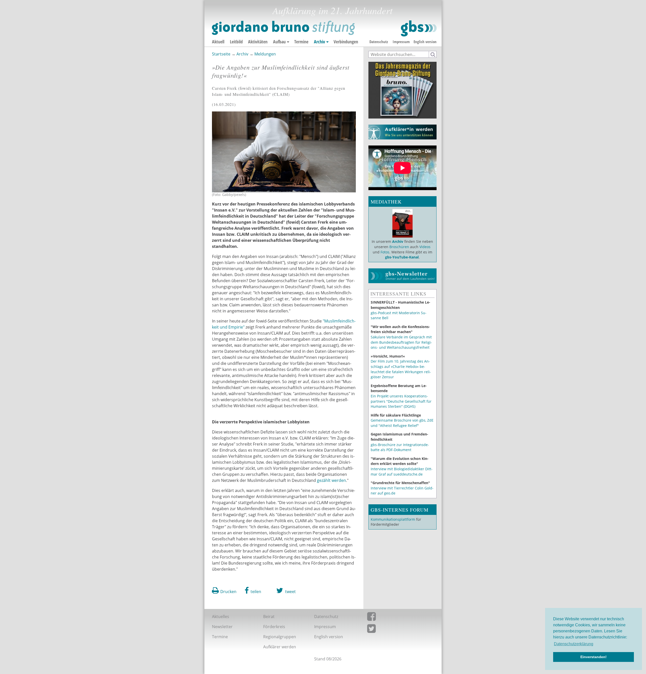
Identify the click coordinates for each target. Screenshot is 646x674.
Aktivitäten (257, 42)
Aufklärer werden (279, 647)
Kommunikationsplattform (393, 519)
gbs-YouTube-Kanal (402, 257)
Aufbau (279, 42)
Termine (301, 42)
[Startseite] (324, 28)
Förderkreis (274, 626)
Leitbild (236, 42)
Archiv (319, 42)
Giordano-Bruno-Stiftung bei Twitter (398, 630)
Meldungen (265, 54)
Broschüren (399, 246)
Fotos (385, 252)
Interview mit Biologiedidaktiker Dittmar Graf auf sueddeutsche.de (402, 471)
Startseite (221, 54)
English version (425, 41)
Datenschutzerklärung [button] (573, 644)
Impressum (401, 41)
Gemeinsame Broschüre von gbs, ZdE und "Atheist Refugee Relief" (402, 423)
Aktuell (218, 42)
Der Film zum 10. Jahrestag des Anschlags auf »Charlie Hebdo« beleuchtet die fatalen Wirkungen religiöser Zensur (401, 369)
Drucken (228, 591)
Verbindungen (346, 42)
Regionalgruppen (279, 636)
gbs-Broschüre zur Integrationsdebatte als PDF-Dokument (400, 447)
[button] (253, 590)
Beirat (269, 616)
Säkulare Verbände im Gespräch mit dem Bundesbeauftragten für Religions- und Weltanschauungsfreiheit (401, 342)
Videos (424, 246)
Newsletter (222, 626)
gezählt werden (331, 480)
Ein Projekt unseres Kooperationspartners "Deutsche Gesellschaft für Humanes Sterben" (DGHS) (401, 401)
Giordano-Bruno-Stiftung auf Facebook (398, 617)
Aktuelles (220, 616)
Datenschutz (378, 41)
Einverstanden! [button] (593, 657)
